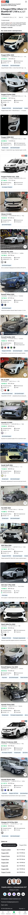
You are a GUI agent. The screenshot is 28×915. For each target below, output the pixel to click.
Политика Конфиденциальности (9, 902)
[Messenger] (9, 894)
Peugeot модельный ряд (9, 845)
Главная (3, 913)
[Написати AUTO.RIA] (18, 894)
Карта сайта (4, 905)
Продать (14, 913)
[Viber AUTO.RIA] (14, 894)
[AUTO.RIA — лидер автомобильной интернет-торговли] (5, 2)
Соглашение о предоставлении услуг (11, 899)
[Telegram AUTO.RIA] (5, 894)
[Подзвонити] (23, 894)
